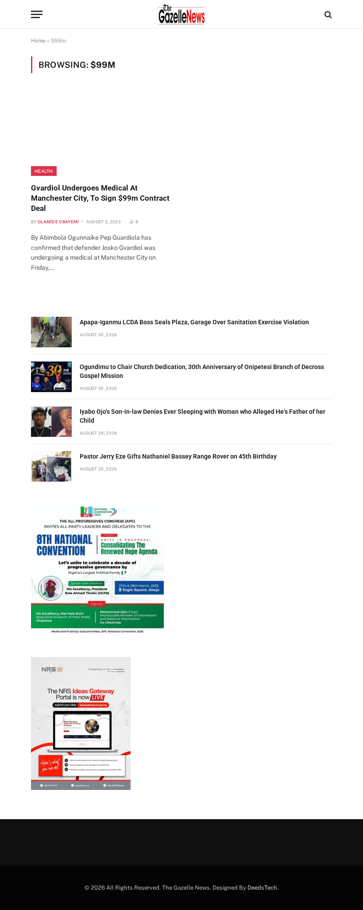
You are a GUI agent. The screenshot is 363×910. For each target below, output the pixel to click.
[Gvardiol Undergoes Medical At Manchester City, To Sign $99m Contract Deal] (102, 133)
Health (44, 171)
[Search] (327, 14)
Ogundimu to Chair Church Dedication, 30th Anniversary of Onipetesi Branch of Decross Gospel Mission (202, 371)
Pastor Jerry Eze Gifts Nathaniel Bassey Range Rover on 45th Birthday (178, 456)
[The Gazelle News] (181, 14)
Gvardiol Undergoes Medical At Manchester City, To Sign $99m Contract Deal (100, 198)
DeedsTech (262, 887)
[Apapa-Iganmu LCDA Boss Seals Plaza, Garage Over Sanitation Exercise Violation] (51, 332)
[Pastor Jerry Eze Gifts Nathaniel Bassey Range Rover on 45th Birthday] (51, 466)
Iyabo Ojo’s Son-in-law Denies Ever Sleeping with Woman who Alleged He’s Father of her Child (202, 416)
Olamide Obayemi (58, 221)
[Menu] (36, 14)
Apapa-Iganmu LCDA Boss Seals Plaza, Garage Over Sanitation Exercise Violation (194, 322)
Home (38, 41)
